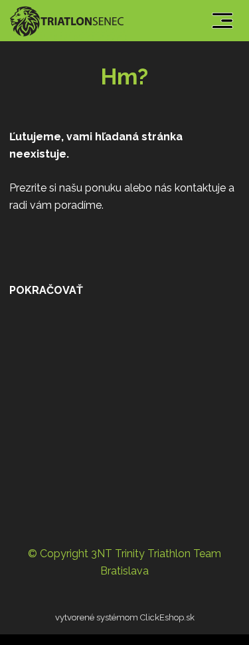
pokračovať (46, 290)
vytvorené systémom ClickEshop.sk (125, 617)
